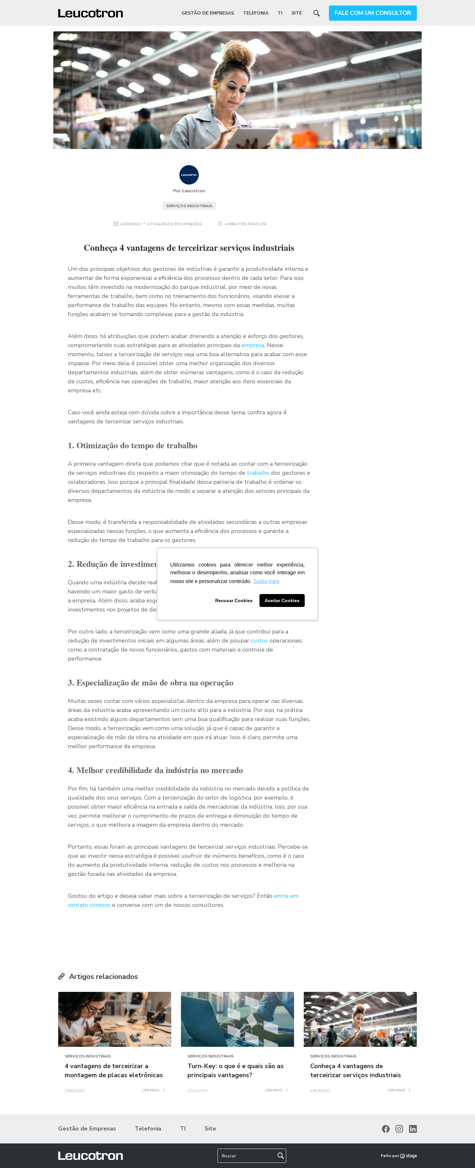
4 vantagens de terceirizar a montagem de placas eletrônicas (114, 1070)
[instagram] (399, 1129)
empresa (252, 345)
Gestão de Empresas (208, 13)
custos (259, 640)
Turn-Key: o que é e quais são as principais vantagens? (235, 1070)
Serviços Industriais (189, 205)
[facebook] (386, 1129)
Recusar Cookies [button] (234, 600)
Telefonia (256, 13)
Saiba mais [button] (267, 581)
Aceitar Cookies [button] (282, 600)
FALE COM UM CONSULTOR (373, 13)
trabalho (258, 473)
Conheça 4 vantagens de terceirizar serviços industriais (355, 1070)
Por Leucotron (189, 191)
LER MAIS (151, 1090)
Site (296, 13)
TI (280, 13)
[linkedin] (413, 1129)
